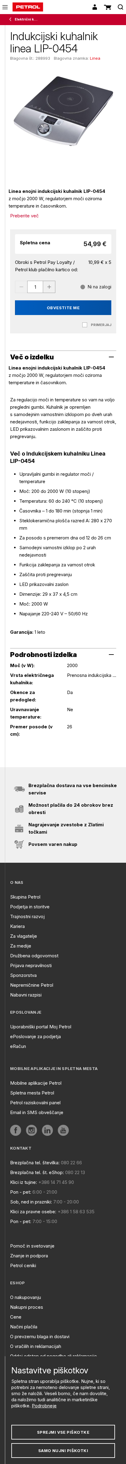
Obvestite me (63, 307)
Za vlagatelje (23, 936)
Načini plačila (23, 1327)
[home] (28, 7)
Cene (15, 1317)
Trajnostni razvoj (27, 916)
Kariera (17, 926)
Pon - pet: (20, 1192)
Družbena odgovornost (34, 956)
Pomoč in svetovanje (32, 1246)
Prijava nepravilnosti (31, 965)
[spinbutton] (35, 287)
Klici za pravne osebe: (33, 1211)
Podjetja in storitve (30, 907)
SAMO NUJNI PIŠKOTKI (63, 1450)
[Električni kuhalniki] (12, 19)
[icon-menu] (5, 7)
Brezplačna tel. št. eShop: (37, 1172)
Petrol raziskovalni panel (35, 1103)
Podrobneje (44, 1406)
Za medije (20, 946)
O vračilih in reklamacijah (35, 1346)
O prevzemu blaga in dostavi (39, 1336)
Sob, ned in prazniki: (31, 1202)
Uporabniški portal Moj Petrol (40, 1027)
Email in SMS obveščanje (36, 1112)
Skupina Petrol (25, 897)
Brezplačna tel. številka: (35, 1163)
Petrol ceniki (23, 1265)
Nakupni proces (26, 1307)
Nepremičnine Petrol (31, 985)
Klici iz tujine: (23, 1182)
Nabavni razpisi (26, 995)
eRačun (18, 1046)
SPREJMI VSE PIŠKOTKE (63, 1432)
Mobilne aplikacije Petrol (35, 1083)
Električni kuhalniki (26, 19)
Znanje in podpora (29, 1256)
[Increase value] (49, 287)
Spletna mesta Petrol (32, 1093)
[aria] (15, 1130)
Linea (95, 58)
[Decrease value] (21, 287)
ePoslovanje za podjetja (35, 1036)
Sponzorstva (23, 975)
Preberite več (24, 216)
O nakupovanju (25, 1297)
